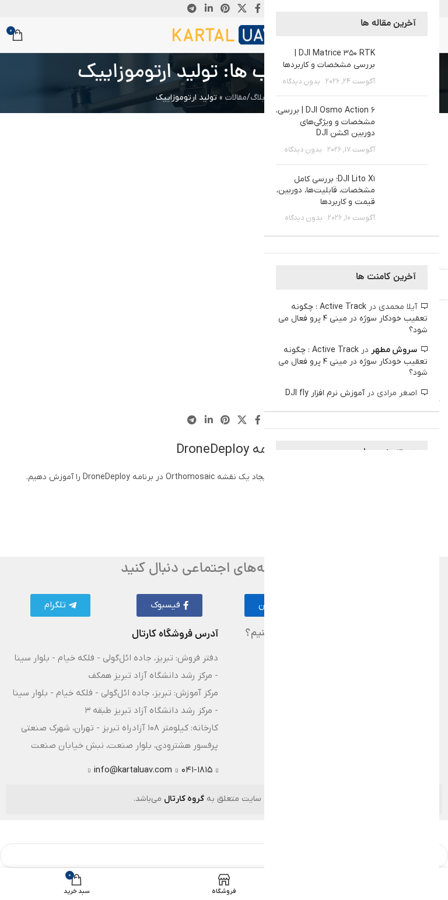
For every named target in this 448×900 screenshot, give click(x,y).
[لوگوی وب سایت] (224, 34)
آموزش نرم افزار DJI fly (325, 393)
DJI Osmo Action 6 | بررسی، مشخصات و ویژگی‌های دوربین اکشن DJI (325, 122)
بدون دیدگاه (301, 81)
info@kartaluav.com (133, 770)
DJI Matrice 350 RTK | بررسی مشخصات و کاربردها (329, 59)
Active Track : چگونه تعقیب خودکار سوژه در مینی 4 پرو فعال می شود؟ (353, 318)
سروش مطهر (394, 350)
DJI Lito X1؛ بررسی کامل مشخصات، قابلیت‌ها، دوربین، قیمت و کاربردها (325, 191)
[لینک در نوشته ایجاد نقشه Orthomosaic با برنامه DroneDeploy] (224, 410)
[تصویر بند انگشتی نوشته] (406, 67)
